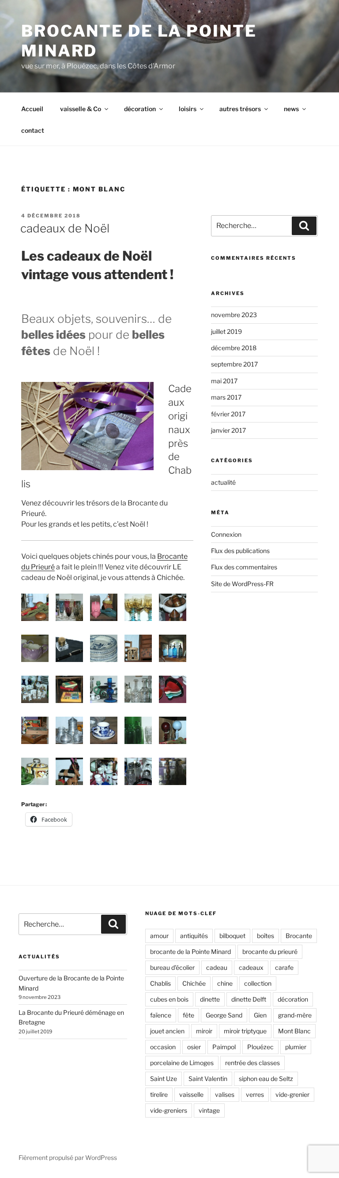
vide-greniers (168, 1110)
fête (188, 1015)
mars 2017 (226, 397)
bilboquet (232, 935)
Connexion (226, 534)
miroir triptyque (245, 1031)
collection (257, 983)
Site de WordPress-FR (242, 583)
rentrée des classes (252, 1062)
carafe (284, 967)
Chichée (194, 983)
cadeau (216, 967)
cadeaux (251, 967)
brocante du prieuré (270, 951)
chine (225, 983)
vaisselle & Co (80, 108)
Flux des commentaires (244, 567)
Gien (260, 1015)
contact (32, 130)
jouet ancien (167, 1031)
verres (255, 1094)
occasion (163, 1047)
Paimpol (224, 1047)
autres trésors (240, 108)
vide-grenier (292, 1094)
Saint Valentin (207, 1078)
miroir (204, 1031)
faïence (160, 1015)
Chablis (160, 983)
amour (159, 935)
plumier (295, 1047)
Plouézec (260, 1047)
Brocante (299, 935)
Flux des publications (240, 550)
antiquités (194, 935)
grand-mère (295, 1015)
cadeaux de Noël (64, 228)
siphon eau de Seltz (266, 1078)
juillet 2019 (226, 331)
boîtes (265, 935)
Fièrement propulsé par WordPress (68, 1157)
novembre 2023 (234, 314)
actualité (223, 482)
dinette (210, 999)
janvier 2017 (228, 430)
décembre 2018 (233, 348)
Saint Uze (163, 1078)
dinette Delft (248, 999)
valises (224, 1094)
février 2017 (228, 414)
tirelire (159, 1094)
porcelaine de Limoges (182, 1062)
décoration (140, 108)
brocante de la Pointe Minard (190, 951)
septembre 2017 (234, 364)
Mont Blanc (294, 1031)
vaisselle (191, 1094)
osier (194, 1047)
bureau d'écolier (172, 967)
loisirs (187, 108)
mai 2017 (224, 381)
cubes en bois (169, 999)
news (291, 108)
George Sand (224, 1015)
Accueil (32, 108)
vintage (209, 1110)
